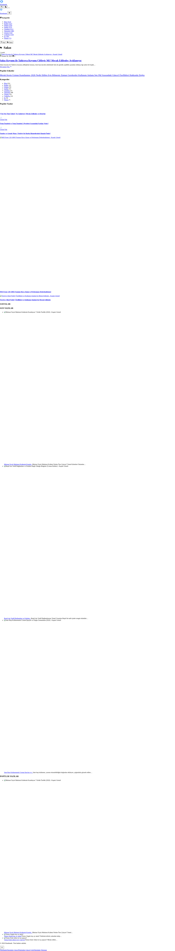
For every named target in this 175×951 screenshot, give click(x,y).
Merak (3, 75)
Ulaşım (8, 33)
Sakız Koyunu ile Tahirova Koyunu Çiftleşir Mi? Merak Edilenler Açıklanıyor (41, 60)
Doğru (142, 75)
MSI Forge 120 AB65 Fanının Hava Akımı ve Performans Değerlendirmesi (25, 292)
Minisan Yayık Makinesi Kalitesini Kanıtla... (18, 464)
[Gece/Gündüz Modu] (6, 6)
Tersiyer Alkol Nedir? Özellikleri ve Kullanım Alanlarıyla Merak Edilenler (25, 300)
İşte (96, 75)
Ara (4, 42)
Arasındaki (107, 75)
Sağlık (8, 27)
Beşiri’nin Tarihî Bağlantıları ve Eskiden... (17, 618)
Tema (10, 42)
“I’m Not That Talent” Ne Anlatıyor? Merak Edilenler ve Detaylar (23, 114)
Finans (7, 38)
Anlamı (90, 75)
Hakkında (134, 75)
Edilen (45, 75)
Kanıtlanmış (25, 75)
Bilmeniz (56, 75)
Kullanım (82, 75)
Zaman (64, 75)
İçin (50, 75)
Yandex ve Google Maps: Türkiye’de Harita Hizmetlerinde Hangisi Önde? (25, 133)
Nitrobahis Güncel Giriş (26, 950)
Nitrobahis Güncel (12, 950)
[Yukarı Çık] (2, 947)
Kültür (8, 24)
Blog (7, 22)
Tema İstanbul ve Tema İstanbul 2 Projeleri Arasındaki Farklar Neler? (24, 123)
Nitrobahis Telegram (40, 950)
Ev (6, 36)
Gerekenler (73, 75)
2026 (33, 75)
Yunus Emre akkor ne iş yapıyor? (14, 940)
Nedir (39, 75)
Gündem (8, 29)
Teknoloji (9, 31)
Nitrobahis (3, 950)
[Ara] (2, 6)
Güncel (115, 75)
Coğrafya (9, 35)
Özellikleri (124, 75)
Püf (100, 75)
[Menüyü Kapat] (9, 13)
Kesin (9, 75)
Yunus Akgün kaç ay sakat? (13, 936)
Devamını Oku (5, 67)
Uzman (15, 75)
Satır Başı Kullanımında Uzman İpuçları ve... (18, 772)
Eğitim (8, 25)
